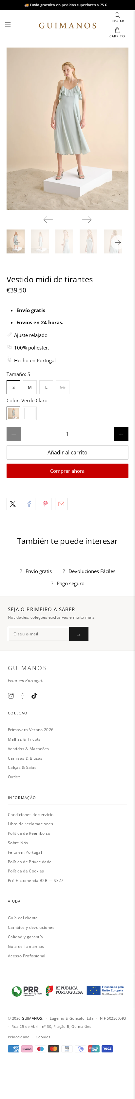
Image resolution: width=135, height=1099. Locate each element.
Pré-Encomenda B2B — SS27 (36, 880)
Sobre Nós (18, 843)
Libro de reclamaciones (30, 824)
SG (62, 387)
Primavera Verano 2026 (31, 729)
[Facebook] (23, 696)
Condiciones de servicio (30, 814)
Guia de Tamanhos (26, 946)
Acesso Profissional (27, 956)
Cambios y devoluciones (31, 927)
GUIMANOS (32, 1018)
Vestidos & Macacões (28, 748)
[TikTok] (34, 696)
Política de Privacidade (29, 862)
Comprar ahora (67, 471)
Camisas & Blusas (25, 758)
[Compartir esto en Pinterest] (45, 504)
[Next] (87, 220)
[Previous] (48, 220)
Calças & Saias (22, 767)
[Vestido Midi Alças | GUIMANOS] (67, 129)
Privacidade (18, 1036)
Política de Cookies (26, 871)
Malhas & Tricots (24, 739)
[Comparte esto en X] (13, 504)
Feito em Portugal (25, 852)
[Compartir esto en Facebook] (29, 504)
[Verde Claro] (13, 413)
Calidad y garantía (25, 937)
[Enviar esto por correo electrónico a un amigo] (61, 504)
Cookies (43, 1036)
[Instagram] (11, 696)
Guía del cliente (23, 918)
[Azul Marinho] (30, 413)
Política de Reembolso (29, 833)
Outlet (14, 777)
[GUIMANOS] (67, 25)
